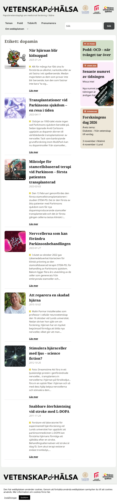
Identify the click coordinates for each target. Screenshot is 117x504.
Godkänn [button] (24, 497)
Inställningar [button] (10, 497)
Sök (109, 26)
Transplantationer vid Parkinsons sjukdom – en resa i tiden (48, 105)
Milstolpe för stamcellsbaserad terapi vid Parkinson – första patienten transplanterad (50, 171)
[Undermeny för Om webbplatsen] (27, 29)
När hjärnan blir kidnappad (43, 53)
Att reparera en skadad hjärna (49, 297)
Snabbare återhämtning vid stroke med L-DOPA (50, 409)
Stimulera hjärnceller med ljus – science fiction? (48, 353)
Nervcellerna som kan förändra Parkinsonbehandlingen (50, 238)
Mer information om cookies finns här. (31, 491)
